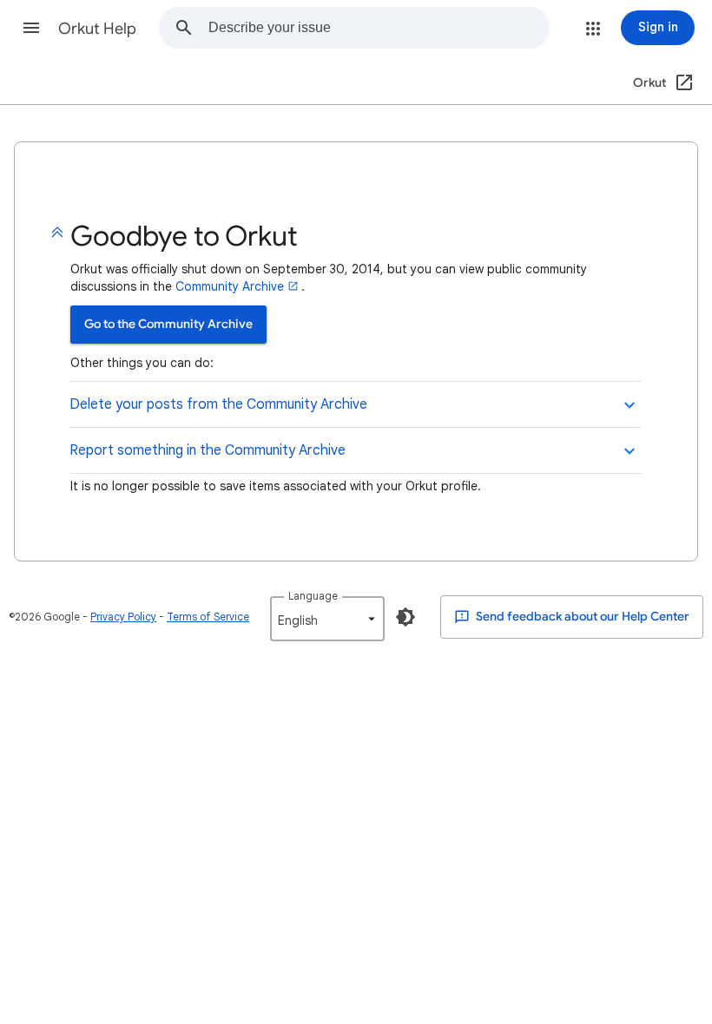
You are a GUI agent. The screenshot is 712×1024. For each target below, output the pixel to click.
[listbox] (327, 618)
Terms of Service (208, 616)
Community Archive (229, 286)
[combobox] (378, 28)
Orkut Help (97, 28)
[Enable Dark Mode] (405, 617)
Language (313, 595)
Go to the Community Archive (168, 324)
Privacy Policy (123, 616)
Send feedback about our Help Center (581, 616)
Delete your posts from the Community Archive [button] (218, 404)
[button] (31, 28)
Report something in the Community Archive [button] (207, 450)
